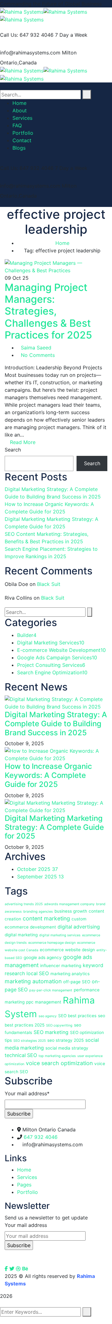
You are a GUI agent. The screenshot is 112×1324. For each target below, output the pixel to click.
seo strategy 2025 (65, 1040)
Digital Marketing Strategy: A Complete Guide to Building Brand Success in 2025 (56, 723)
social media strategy (66, 1048)
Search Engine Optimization (52, 672)
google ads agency (43, 957)
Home (62, 243)
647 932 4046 (41, 1137)
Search (13, 450)
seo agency (48, 1016)
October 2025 (37, 869)
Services (27, 1177)
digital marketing (21, 934)
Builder (26, 635)
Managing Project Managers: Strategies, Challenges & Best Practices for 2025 (48, 311)
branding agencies (38, 912)
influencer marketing (60, 965)
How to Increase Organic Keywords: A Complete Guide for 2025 (48, 775)
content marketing (46, 918)
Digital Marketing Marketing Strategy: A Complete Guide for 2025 (54, 827)
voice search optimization (59, 1063)
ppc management (43, 1001)
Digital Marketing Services (50, 642)
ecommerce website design (67, 949)
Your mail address (26, 1225)
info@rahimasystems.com (30, 52)
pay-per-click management (50, 990)
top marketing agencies (57, 1056)
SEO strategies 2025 (29, 1041)
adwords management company (69, 904)
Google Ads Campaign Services (57, 657)
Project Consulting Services (51, 665)
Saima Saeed (36, 347)
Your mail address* (27, 1093)
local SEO (37, 973)
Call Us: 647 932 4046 (27, 35)
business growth (70, 911)
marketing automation (33, 981)
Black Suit (48, 584)
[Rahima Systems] (22, 11)
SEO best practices (77, 1015)
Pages (24, 1184)
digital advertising (79, 927)
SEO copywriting (59, 1025)
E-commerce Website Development (61, 650)
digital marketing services (60, 935)
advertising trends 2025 (24, 904)
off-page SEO (76, 981)
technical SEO (21, 1055)
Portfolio (27, 1192)
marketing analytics (70, 973)
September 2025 (40, 876)
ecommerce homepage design (52, 943)
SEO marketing (51, 1032)
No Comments (38, 355)
